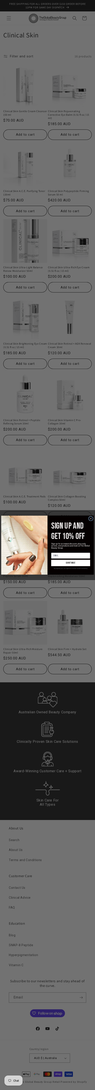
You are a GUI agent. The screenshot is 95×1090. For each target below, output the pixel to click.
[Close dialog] (91, 518)
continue (71, 562)
